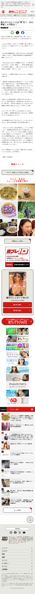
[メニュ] (32, 12)
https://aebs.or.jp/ (14, 543)
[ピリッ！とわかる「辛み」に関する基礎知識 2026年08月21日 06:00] (26, 227)
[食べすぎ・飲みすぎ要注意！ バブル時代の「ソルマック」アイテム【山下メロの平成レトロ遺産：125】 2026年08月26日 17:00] (8, 209)
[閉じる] (33, 5)
